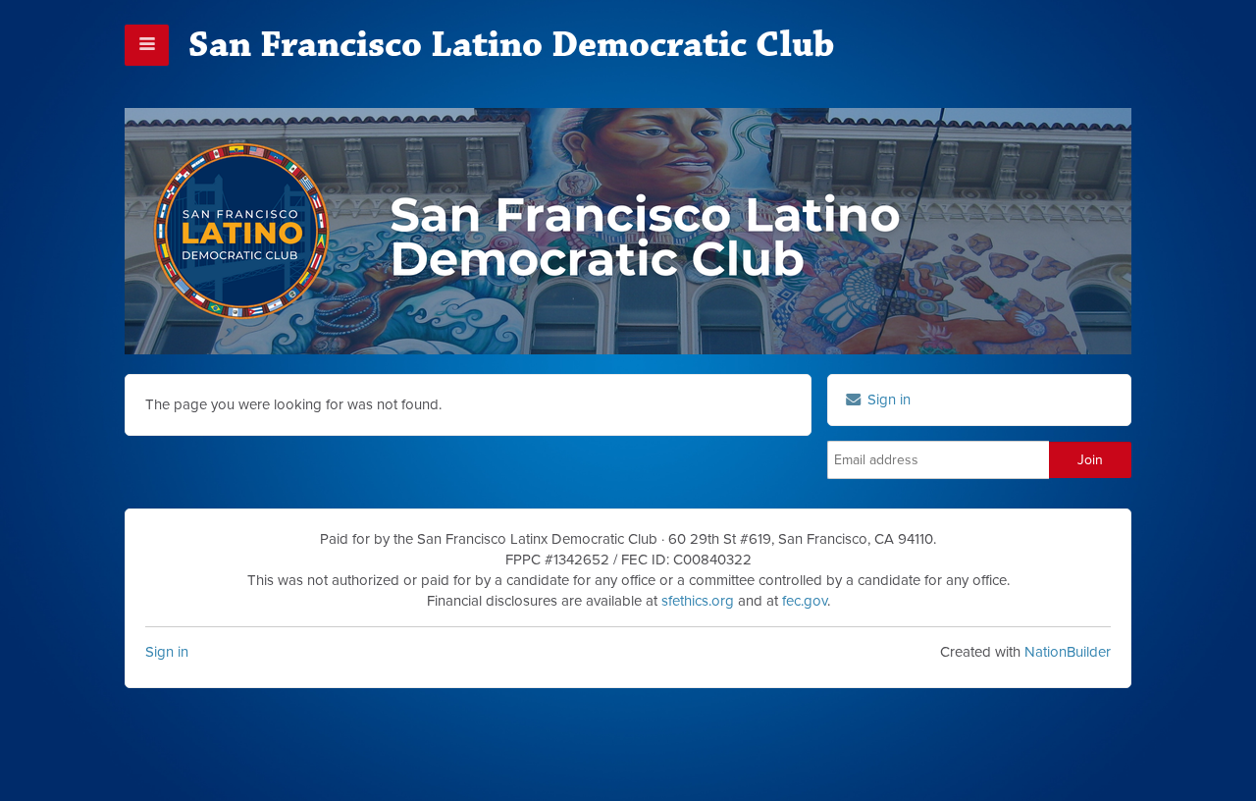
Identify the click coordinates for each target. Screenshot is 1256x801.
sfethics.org (697, 601)
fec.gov (804, 601)
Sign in (166, 652)
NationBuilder (1067, 652)
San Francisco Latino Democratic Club (511, 45)
